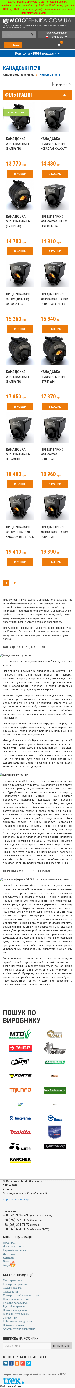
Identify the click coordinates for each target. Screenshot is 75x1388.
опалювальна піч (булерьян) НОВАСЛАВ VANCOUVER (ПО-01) (18, 381)
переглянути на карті (16, 1199)
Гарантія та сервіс (15, 1250)
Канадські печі (50, 74)
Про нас (9, 1242)
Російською (57, 36)
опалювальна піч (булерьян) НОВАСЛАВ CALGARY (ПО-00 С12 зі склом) (19, 226)
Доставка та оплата (15, 1246)
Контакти (9, 1257)
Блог (6, 1261)
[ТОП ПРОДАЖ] (20, 117)
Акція (6, 1265)
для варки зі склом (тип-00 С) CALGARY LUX (18, 299)
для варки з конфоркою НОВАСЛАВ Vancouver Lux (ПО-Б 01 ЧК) (54, 459)
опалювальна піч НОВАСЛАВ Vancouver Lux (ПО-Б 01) (20, 459)
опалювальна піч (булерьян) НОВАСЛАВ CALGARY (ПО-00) (19, 148)
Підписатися (61, 1345)
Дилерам (9, 1254)
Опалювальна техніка (18, 74)
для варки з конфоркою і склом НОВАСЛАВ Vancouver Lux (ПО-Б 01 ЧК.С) (54, 536)
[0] (58, 45)
